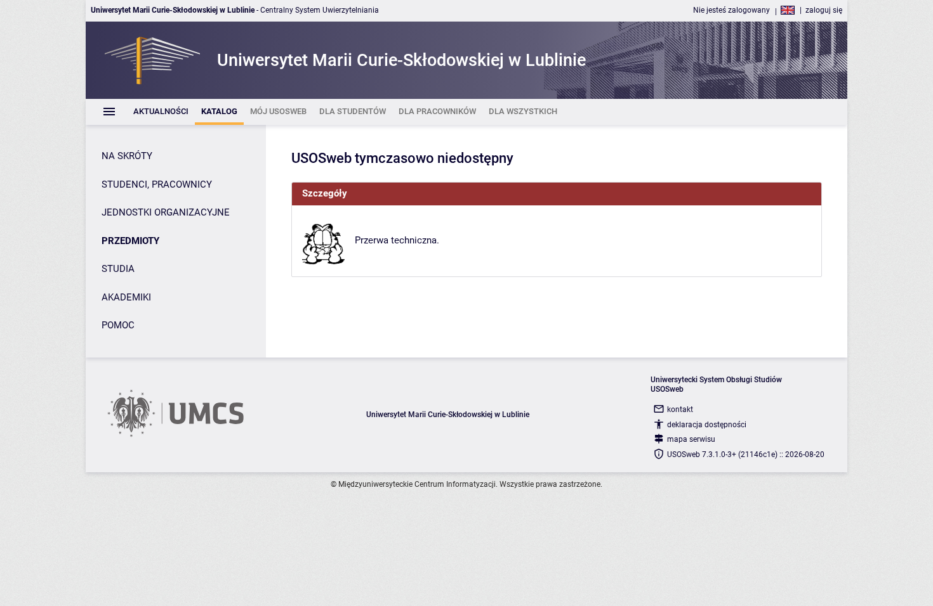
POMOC (118, 325)
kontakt (680, 409)
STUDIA (118, 268)
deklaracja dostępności (706, 424)
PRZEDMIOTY (130, 241)
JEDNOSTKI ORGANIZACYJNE (166, 212)
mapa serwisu (691, 439)
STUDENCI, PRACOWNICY (157, 184)
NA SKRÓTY (127, 156)
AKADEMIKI (126, 297)
